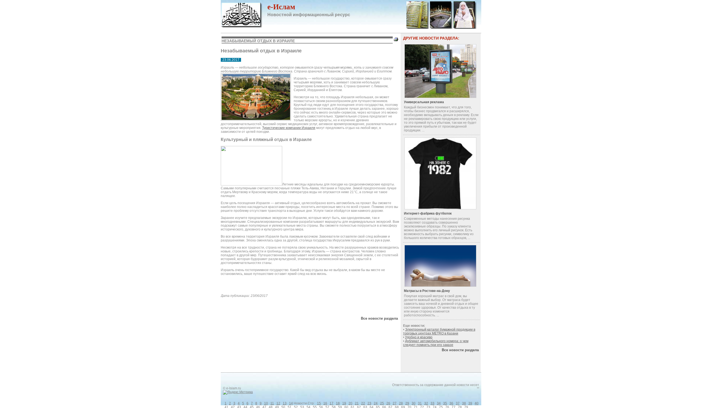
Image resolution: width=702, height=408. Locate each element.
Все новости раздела (379, 318)
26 (388, 403)
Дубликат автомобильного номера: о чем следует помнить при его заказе (435, 343)
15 (319, 403)
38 (464, 403)
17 (331, 403)
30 (413, 403)
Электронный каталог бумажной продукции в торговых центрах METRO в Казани (439, 331)
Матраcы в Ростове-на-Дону (427, 291)
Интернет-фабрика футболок (428, 213)
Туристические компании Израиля (288, 128)
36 (451, 403)
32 (426, 403)
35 (445, 403)
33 (432, 403)
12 (278, 403)
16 (325, 403)
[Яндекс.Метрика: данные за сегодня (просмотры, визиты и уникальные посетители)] (238, 392)
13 (285, 403)
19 (344, 403)
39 (470, 403)
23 (369, 403)
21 (357, 403)
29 (407, 403)
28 (401, 403)
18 (338, 403)
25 (382, 403)
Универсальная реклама (424, 102)
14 (291, 403)
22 (363, 403)
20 (350, 403)
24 (376, 403)
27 (395, 403)
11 (272, 403)
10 (266, 403)
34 (439, 403)
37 (458, 403)
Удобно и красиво (418, 337)
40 (477, 403)
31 (420, 403)
